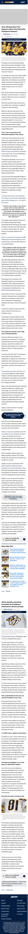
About (3, 900)
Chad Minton (6, 34)
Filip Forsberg (5, 290)
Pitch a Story (20, 906)
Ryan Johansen (15, 303)
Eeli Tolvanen (15, 151)
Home (2, 591)
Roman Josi (20, 288)
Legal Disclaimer (22, 911)
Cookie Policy (5, 911)
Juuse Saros (21, 266)
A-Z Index (20, 914)
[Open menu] (2, 2)
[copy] (11, 37)
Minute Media (8, 922)
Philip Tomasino (6, 151)
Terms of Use (21, 908)
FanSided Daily (5, 906)
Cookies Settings (6, 919)
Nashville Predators (7, 72)
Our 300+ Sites (21, 903)
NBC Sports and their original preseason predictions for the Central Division (12, 466)
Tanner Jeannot (13, 153)
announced (20, 644)
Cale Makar (9, 436)
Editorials (8, 591)
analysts (4, 708)
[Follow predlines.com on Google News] (24, 539)
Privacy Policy (5, 908)
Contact (3, 903)
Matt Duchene (16, 290)
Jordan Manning (7, 609)
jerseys (20, 683)
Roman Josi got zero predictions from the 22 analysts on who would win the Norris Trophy (13, 434)
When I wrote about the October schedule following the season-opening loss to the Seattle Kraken (13, 240)
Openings (20, 900)
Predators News (9, 890)
